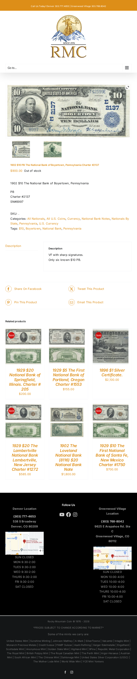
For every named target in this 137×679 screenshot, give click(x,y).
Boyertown (33, 228)
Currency (73, 218)
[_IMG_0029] (53, 149)
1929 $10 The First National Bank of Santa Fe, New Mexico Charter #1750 (112, 455)
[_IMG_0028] (21, 149)
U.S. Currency (48, 223)
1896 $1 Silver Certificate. (112, 372)
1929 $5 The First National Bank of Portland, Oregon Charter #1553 (68, 377)
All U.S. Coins (56, 218)
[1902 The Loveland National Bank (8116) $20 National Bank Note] (67, 406)
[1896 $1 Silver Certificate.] (110, 331)
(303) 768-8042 (112, 521)
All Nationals (36, 218)
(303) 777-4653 (24, 516)
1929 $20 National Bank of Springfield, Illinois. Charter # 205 (25, 379)
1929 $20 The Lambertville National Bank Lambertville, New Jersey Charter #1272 (25, 457)
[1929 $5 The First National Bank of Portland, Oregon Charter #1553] (67, 331)
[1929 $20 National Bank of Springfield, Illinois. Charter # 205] (23, 331)
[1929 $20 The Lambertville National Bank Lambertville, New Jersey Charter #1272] (23, 406)
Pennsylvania (28, 223)
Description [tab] (13, 246)
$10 (21, 228)
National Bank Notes (96, 218)
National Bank (52, 228)
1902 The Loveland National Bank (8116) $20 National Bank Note (68, 457)
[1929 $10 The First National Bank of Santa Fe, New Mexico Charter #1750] (110, 406)
